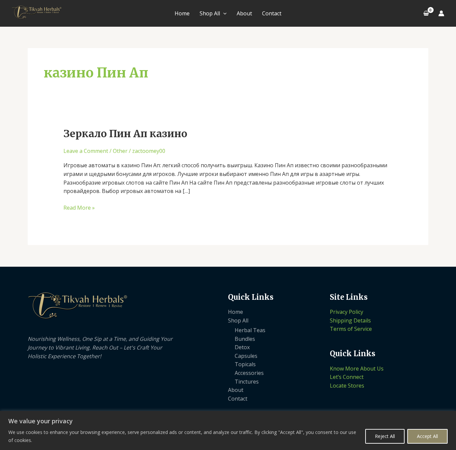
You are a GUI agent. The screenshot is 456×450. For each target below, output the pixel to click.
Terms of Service (351, 328)
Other (120, 151)
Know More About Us (357, 368)
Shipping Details (350, 320)
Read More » (79, 207)
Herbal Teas (250, 330)
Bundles (245, 339)
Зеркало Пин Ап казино (125, 133)
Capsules (246, 356)
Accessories (249, 373)
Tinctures (247, 381)
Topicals (245, 364)
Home (182, 13)
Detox (242, 347)
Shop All (210, 13)
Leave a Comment (85, 151)
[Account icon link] (441, 13)
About (244, 13)
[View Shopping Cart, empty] (426, 13)
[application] (223, 13)
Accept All (427, 436)
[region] (228, 430)
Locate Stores (347, 385)
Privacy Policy (346, 311)
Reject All (385, 436)
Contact (271, 13)
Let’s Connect (347, 377)
